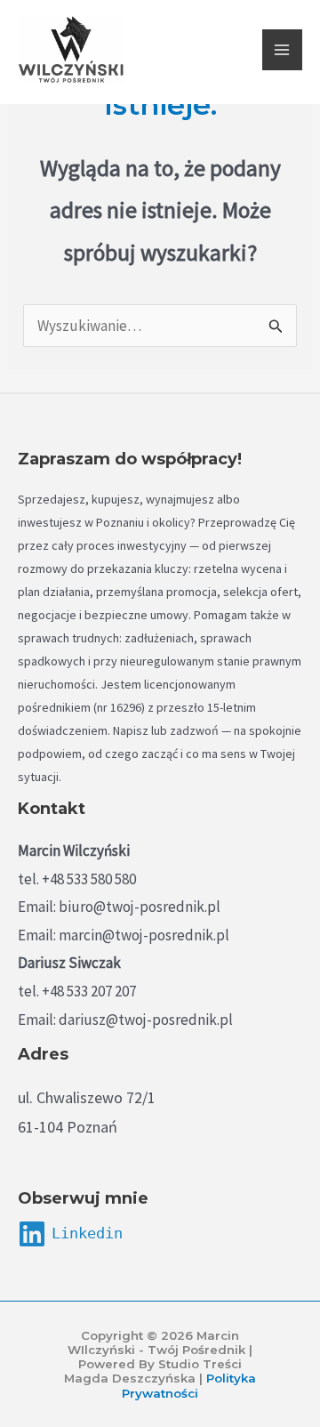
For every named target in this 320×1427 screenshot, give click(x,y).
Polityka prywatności (189, 1385)
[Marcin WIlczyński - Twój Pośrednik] (71, 50)
